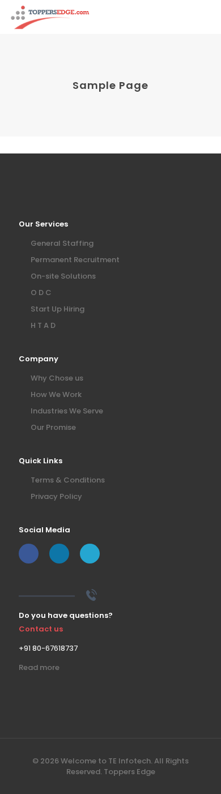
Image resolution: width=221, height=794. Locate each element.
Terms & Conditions (68, 480)
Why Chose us (57, 378)
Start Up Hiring (57, 309)
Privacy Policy (56, 496)
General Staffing (62, 243)
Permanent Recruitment (75, 259)
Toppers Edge (129, 771)
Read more (39, 667)
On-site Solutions (63, 276)
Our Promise (53, 427)
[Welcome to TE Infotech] (50, 17)
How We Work (56, 394)
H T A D (43, 325)
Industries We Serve (67, 410)
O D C (41, 292)
